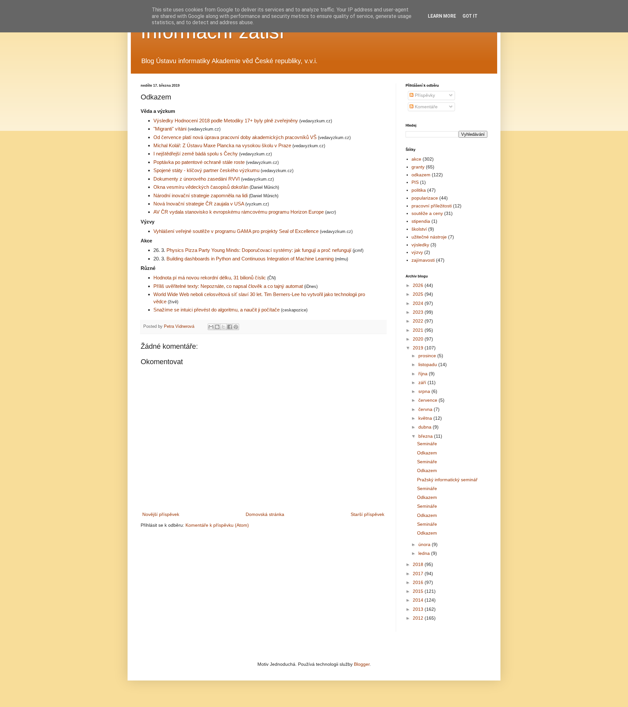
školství (419, 229)
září (422, 382)
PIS (415, 182)
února (425, 544)
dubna (425, 427)
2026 (419, 285)
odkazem (420, 174)
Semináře (427, 443)
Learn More (442, 16)
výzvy (417, 252)
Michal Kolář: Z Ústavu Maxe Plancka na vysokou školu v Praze (222, 145)
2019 (419, 347)
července (428, 400)
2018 (419, 564)
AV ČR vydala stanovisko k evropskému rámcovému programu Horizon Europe (239, 212)
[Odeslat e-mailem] (211, 327)
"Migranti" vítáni (170, 129)
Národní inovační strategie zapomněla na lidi (201, 195)
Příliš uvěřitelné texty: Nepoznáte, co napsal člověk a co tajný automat (228, 286)
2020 (419, 339)
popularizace (424, 198)
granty (418, 166)
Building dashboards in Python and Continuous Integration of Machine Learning (250, 258)
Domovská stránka (265, 514)
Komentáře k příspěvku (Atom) (217, 525)
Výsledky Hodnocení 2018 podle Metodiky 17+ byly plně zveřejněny (226, 120)
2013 (419, 609)
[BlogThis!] (217, 327)
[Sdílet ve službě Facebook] (229, 327)
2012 (419, 618)
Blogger (362, 664)
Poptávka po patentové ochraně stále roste (199, 162)
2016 (419, 582)
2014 (419, 600)
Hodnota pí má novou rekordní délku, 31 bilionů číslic (209, 277)
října (423, 373)
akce (416, 159)
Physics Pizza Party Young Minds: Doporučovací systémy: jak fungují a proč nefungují (259, 250)
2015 (419, 591)
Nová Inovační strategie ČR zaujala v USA (199, 203)
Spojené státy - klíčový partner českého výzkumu (207, 170)
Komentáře (425, 106)
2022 (419, 321)
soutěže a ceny (427, 213)
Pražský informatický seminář (447, 479)
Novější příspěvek (160, 514)
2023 (419, 312)
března (426, 436)
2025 (419, 294)
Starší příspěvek (367, 514)
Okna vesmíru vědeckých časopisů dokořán (201, 187)
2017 (419, 573)
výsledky (420, 244)
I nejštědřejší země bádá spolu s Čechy (196, 153)
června (426, 409)
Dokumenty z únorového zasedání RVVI (197, 179)
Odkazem (427, 452)
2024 (419, 303)
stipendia (420, 221)
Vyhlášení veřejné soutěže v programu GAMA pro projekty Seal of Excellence (236, 231)
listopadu (428, 364)
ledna (424, 553)
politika (418, 190)
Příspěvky (424, 95)
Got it (470, 16)
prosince (427, 355)
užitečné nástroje (429, 236)
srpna (424, 391)
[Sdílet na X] (223, 327)
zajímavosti (423, 260)
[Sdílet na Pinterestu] (236, 327)
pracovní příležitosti (431, 205)
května (425, 418)
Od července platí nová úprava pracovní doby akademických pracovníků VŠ (235, 137)
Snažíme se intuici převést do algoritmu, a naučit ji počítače (217, 309)
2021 (419, 330)
